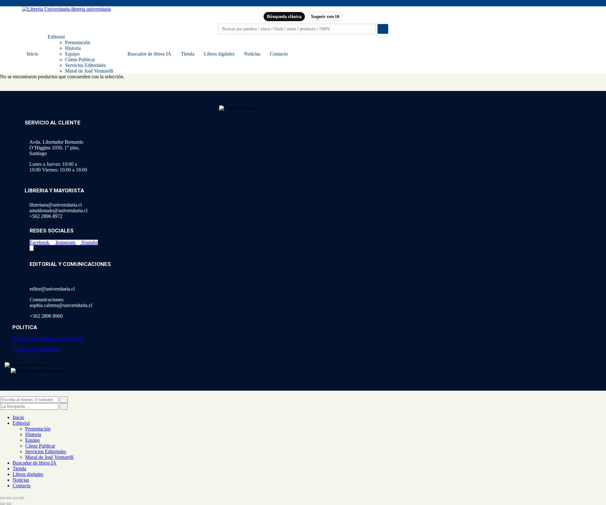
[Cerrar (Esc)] (21, 498)
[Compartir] (15, 498)
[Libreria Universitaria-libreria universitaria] (66, 9)
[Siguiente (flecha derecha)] (8, 504)
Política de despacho (36, 349)
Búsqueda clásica (284, 16)
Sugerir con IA (325, 16)
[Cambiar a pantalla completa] (8, 498)
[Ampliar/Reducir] (2, 498)
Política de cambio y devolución (47, 338)
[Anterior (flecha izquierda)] (2, 504)
